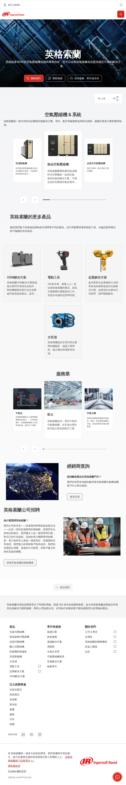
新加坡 (13, 704)
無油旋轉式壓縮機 (19, 636)
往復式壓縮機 (17, 631)
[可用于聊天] (117, 777)
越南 (12, 714)
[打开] (120, 14)
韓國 (12, 724)
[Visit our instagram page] (40, 734)
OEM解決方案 (17, 676)
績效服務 (52, 636)
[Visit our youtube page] (31, 734)
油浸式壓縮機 (17, 641)
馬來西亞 (14, 694)
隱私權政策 (14, 765)
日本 (12, 719)
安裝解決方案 (54, 661)
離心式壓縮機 (17, 646)
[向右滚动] (34, 199)
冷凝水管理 (53, 651)
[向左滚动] (23, 199)
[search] (121, 4)
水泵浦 (13, 661)
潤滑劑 (51, 646)
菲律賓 (13, 699)
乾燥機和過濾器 (18, 651)
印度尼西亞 (16, 689)
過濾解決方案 (54, 641)
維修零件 (52, 666)
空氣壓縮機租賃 (55, 656)
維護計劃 (52, 631)
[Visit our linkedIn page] (23, 734)
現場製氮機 (16, 656)
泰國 (12, 709)
